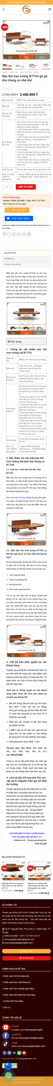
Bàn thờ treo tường (29, 72)
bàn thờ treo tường (22, 498)
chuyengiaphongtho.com (27, 1059)
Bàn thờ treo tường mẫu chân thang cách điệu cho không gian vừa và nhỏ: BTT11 (38, 887)
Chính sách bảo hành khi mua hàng (19, 995)
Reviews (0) (9, 259)
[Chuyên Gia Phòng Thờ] (26, 9)
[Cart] (49, 9)
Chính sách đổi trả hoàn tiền (16, 976)
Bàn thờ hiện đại (26, 225)
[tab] (26, 253)
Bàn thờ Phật (37, 225)
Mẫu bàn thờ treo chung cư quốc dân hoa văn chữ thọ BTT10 (13, 885)
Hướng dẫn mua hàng (13, 1001)
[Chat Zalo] (8, 1066)
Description (10, 253)
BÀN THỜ (13, 72)
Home (4, 72)
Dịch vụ (6, 1007)
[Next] (46, 40)
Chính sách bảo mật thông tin (17, 982)
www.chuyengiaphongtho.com (26, 1082)
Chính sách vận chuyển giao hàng (18, 988)
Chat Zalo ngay (20, 218)
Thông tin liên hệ (12, 264)
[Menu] (3, 9)
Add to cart (25, 187)
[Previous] (6, 40)
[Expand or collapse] (43, 342)
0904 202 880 (19, 210)
